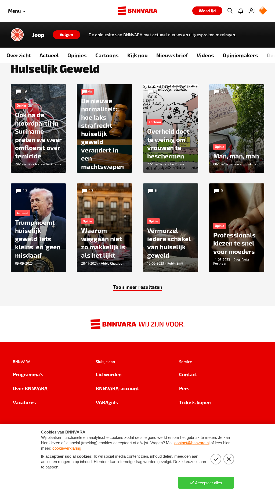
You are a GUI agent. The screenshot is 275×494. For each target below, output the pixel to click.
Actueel (49, 55)
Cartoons (107, 55)
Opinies (77, 55)
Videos (205, 55)
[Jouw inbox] (240, 10)
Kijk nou (137, 55)
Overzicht (18, 55)
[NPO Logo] (263, 10)
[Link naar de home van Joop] (17, 34)
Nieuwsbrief (172, 55)
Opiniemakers (240, 55)
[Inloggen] (251, 11)
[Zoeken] (230, 11)
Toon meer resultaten (137, 287)
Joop (38, 34)
